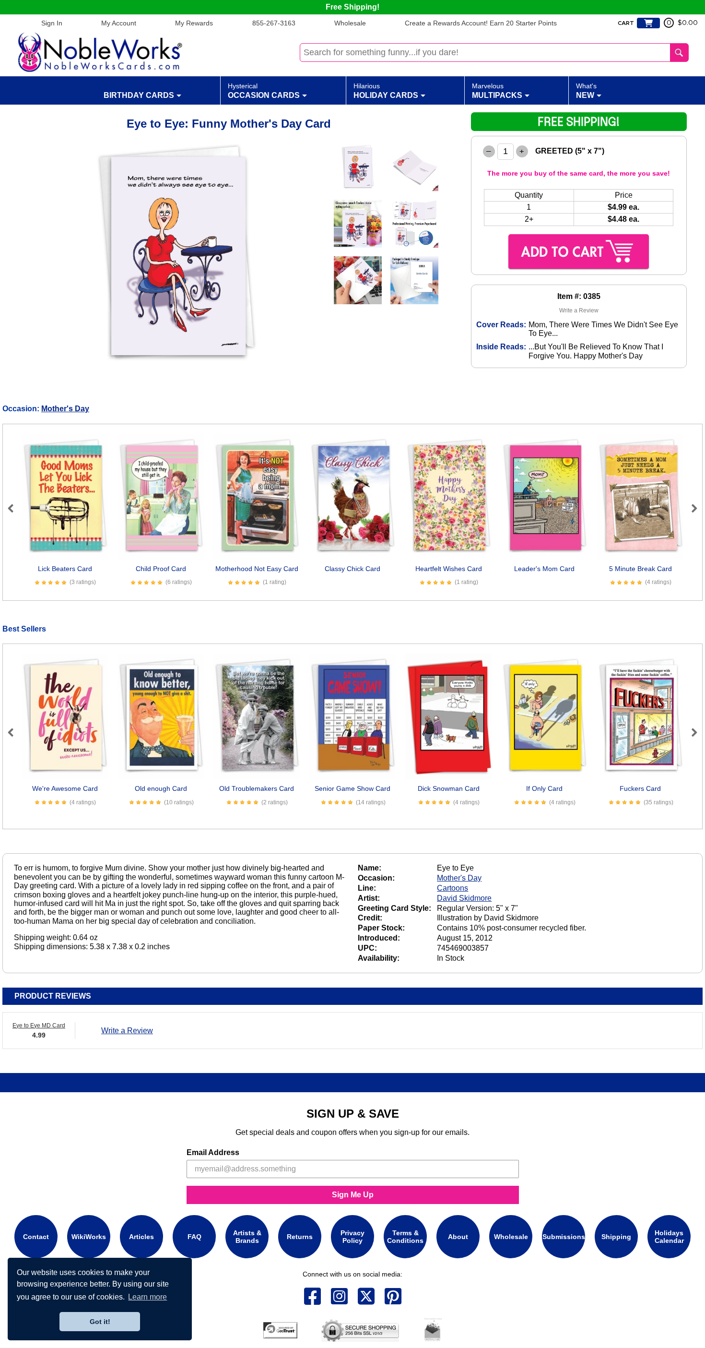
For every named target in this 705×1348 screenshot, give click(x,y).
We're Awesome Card (65, 788)
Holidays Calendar (669, 1236)
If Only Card (544, 788)
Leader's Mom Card (544, 569)
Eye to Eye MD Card (38, 1025)
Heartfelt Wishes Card (448, 569)
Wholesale (350, 23)
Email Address (213, 1152)
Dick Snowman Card (449, 788)
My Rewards (194, 23)
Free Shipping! (352, 7)
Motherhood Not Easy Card (256, 569)
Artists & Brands (247, 1236)
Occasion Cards (264, 90)
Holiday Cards (385, 90)
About (458, 1237)
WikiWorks (88, 1237)
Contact (36, 1237)
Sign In (51, 23)
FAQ (194, 1237)
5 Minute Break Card (640, 569)
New (586, 90)
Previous (15, 508)
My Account (118, 23)
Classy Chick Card (352, 569)
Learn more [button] (147, 1297)
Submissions (563, 1237)
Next (690, 508)
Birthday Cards (139, 95)
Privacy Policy (352, 1236)
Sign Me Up (353, 1195)
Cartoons (452, 888)
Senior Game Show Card (352, 788)
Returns (300, 1237)
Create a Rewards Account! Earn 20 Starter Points (481, 23)
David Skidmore (464, 898)
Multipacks (497, 90)
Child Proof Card (161, 569)
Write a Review (579, 310)
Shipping (616, 1237)
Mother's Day (65, 409)
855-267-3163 (273, 23)
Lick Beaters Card (65, 569)
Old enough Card (161, 788)
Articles (141, 1237)
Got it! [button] (100, 1321)
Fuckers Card (640, 788)
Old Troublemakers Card (256, 788)
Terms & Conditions (405, 1236)
